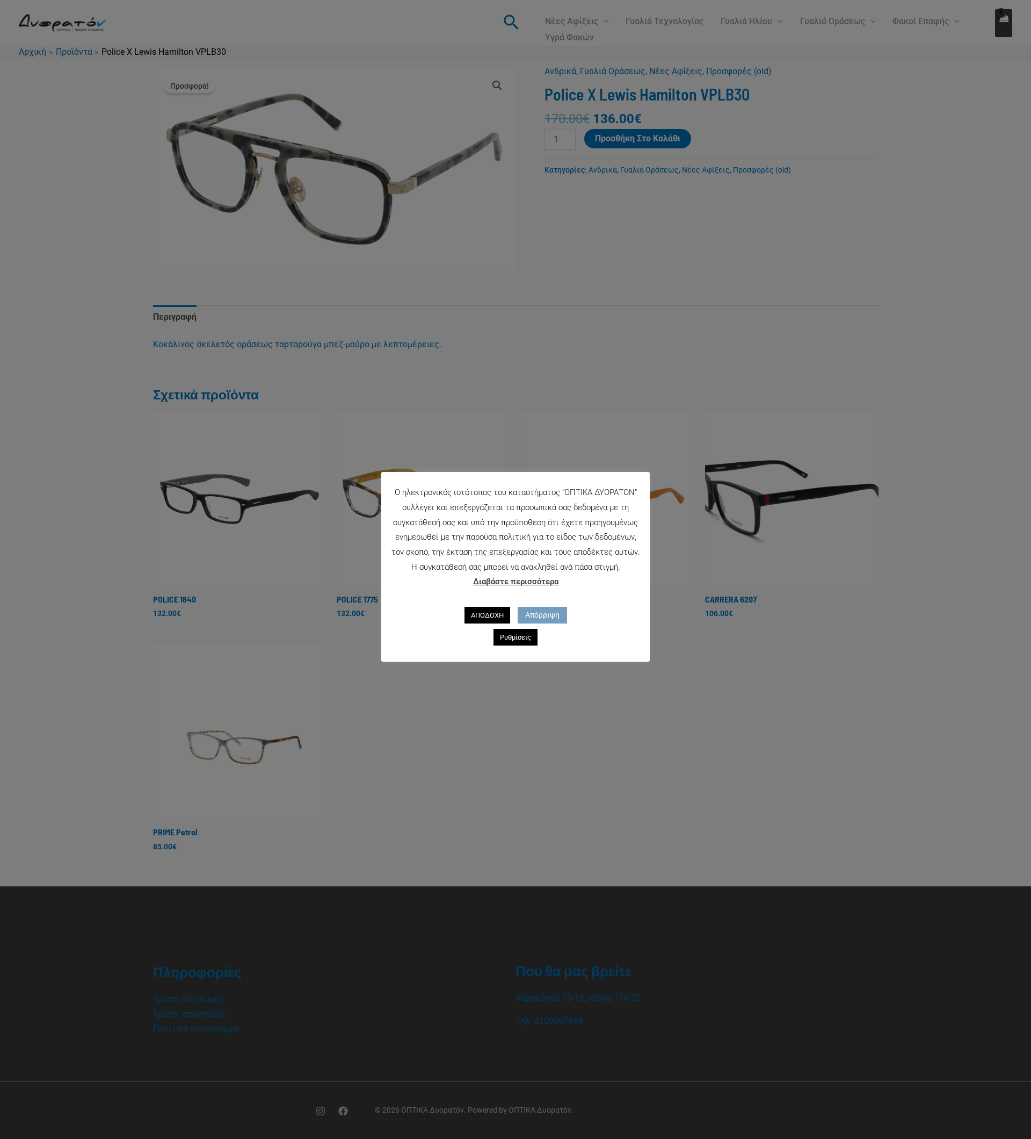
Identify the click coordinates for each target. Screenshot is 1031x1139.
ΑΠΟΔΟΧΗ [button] (487, 615)
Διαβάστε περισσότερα (515, 581)
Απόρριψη (542, 615)
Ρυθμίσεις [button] (515, 637)
